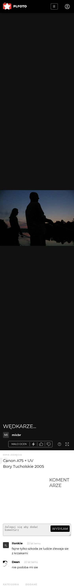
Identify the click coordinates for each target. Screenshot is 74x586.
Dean (16, 562)
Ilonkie (17, 543)
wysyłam (60, 529)
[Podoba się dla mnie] (41, 444)
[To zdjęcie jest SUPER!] (33, 444)
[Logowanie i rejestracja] (67, 6)
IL (6, 545)
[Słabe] (49, 444)
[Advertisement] (26, 499)
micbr (16, 435)
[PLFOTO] (15, 6)
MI (6, 435)
